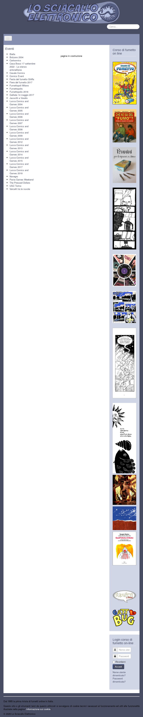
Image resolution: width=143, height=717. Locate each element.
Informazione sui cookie (38, 709)
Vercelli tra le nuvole (20, 189)
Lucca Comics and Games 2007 (19, 121)
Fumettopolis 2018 (19, 91)
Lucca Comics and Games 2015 (19, 159)
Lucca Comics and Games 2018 (19, 171)
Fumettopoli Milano (19, 85)
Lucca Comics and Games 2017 (19, 165)
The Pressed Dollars (20, 182)
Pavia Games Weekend (21, 179)
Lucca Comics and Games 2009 (19, 134)
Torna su (135, 713)
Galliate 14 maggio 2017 (22, 95)
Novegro (14, 176)
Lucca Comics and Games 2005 (19, 109)
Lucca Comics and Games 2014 (19, 153)
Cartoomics (15, 60)
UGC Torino (15, 185)
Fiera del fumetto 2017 (21, 82)
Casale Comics (17, 73)
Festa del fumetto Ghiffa (22, 79)
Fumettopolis (16, 88)
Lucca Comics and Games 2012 (19, 140)
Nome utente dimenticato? (119, 673)
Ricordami (120, 661)
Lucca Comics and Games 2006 (19, 115)
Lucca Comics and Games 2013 (19, 146)
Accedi (118, 666)
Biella (12, 54)
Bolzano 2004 (16, 57)
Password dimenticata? (119, 680)
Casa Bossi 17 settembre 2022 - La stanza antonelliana (22, 66)
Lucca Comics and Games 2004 (19, 102)
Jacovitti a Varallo (19, 98)
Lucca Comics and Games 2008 (19, 128)
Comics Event (17, 76)
